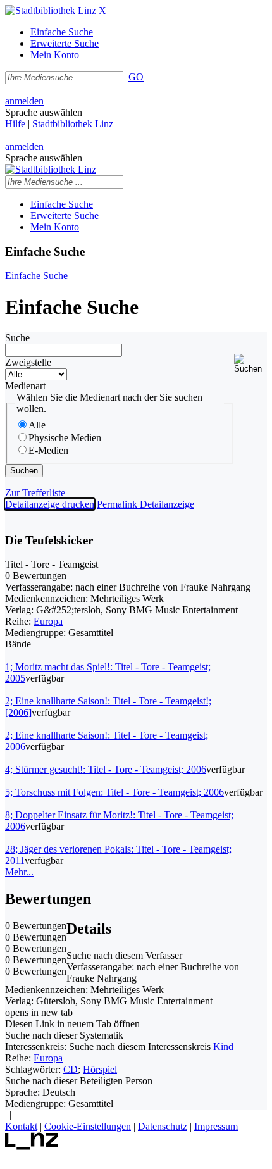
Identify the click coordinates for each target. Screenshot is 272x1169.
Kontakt (21, 1126)
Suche (17, 337)
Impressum (216, 1126)
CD (70, 1069)
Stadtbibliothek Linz (72, 123)
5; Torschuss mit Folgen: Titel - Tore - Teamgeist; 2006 (114, 792)
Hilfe (15, 123)
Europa (48, 621)
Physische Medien (64, 437)
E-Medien (48, 450)
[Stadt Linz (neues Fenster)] (32, 1146)
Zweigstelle (28, 362)
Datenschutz (162, 1126)
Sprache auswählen (43, 112)
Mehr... (19, 871)
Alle (37, 425)
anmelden (24, 101)
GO (136, 77)
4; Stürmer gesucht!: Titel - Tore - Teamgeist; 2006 (105, 769)
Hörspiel (100, 1069)
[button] (250, 363)
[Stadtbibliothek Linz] (50, 10)
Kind (223, 1046)
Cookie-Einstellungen (87, 1126)
